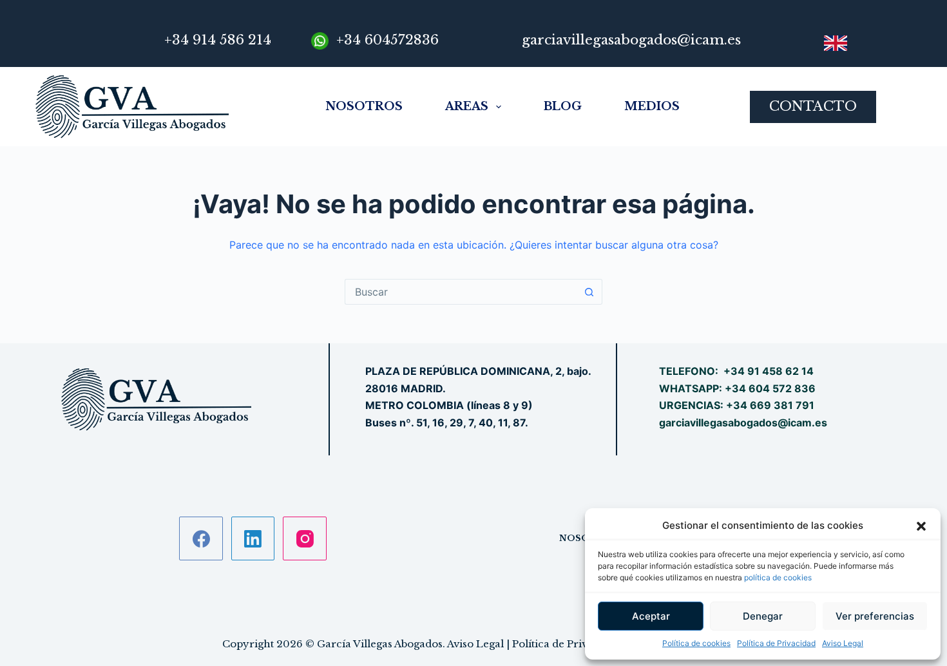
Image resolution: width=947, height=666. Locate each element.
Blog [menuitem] (563, 106)
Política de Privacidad (776, 643)
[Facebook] (201, 538)
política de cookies (778, 577)
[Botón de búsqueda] (589, 292)
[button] (921, 526)
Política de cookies (696, 643)
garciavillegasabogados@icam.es (743, 422)
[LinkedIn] (253, 538)
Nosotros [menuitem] (364, 106)
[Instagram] (305, 538)
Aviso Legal (842, 643)
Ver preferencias (875, 616)
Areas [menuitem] (466, 106)
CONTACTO (813, 106)
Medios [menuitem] (652, 106)
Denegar (763, 616)
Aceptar (651, 616)
